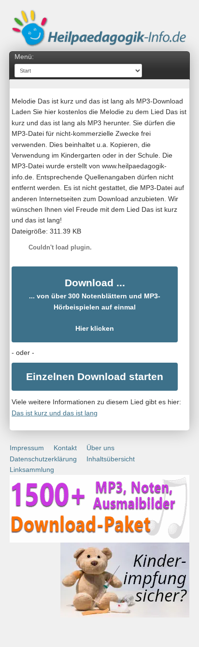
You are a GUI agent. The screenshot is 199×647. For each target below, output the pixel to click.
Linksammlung (32, 469)
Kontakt (65, 448)
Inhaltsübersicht (110, 459)
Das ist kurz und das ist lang (55, 413)
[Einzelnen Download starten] (95, 377)
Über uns (100, 448)
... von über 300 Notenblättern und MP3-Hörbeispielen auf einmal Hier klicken (94, 305)
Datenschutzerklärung (43, 459)
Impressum (27, 448)
